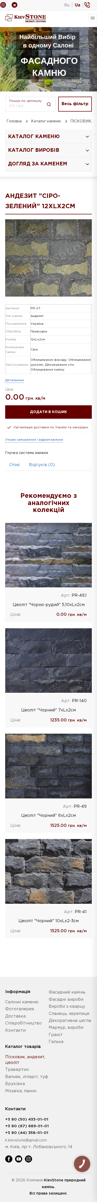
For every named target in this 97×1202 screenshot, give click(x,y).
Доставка (15, 1016)
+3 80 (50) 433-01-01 (26, 1119)
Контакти (15, 1030)
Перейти (48, 555)
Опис (14, 465)
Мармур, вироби (66, 1028)
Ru (67, 5)
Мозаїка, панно (20, 1091)
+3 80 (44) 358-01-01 (26, 1132)
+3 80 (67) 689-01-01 (27, 1126)
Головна (14, 121)
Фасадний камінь (67, 992)
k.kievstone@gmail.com (26, 1140)
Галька (56, 1042)
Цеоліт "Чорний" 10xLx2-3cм (48, 921)
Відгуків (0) (42, 465)
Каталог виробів (33, 150)
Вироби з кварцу (67, 1006)
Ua (77, 5)
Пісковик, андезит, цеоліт (25, 1060)
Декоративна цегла (70, 1021)
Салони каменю (22, 1002)
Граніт (56, 1035)
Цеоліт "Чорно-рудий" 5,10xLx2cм (49, 605)
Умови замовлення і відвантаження (34, 439)
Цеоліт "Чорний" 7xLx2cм (48, 710)
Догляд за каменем (37, 164)
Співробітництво (23, 1023)
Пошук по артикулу (25, 100)
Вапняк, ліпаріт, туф (26, 1077)
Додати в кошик (48, 412)
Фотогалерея (19, 1009)
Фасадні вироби (66, 1000)
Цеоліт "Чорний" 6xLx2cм (48, 816)
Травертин (17, 1070)
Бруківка (15, 1084)
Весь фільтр (75, 104)
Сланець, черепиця (69, 1014)
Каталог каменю (46, 121)
